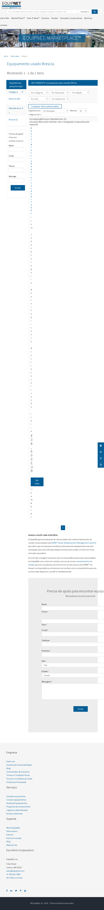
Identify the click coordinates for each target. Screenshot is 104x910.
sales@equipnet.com (15, 871)
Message (12, 176)
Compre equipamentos (16, 799)
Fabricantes (15, 56)
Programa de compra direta (18, 806)
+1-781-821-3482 (13, 874)
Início (6, 56)
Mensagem (46, 681)
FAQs (8, 841)
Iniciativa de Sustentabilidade (19, 765)
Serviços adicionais (14, 813)
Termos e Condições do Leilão (19, 778)
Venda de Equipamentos (16, 803)
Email (11, 156)
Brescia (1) (13, 119)
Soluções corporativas (15, 796)
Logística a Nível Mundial (17, 810)
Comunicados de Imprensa (17, 771)
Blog (8, 768)
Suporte (9, 834)
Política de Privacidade (16, 782)
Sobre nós (10, 761)
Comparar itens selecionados (45, 106)
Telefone (45, 640)
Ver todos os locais (14, 877)
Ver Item (37, 482)
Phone (11, 166)
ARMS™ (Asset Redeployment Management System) (74, 543)
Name (11, 145)
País (43, 661)
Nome (44, 604)
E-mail (44, 630)
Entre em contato (14, 838)
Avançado (84, 12)
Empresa (45, 650)
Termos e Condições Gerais (18, 775)
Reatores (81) (14, 98)
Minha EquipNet (13, 827)
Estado (45, 671)
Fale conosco (12, 831)
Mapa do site (11, 845)
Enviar (18, 187)
